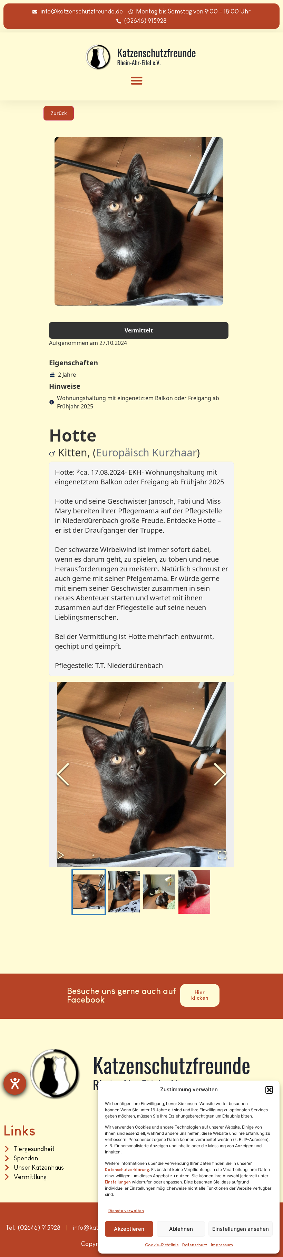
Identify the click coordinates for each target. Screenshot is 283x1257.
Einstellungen (118, 1182)
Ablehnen (181, 1229)
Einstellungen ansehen (240, 1229)
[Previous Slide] (63, 774)
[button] (269, 1089)
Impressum (222, 1245)
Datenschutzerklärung (127, 1169)
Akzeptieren (129, 1229)
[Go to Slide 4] (194, 892)
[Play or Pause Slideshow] (60, 855)
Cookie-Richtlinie (162, 1245)
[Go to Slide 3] (159, 892)
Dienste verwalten (126, 1210)
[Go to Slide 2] (124, 892)
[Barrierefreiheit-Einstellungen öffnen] (14, 1083)
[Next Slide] (220, 774)
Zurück (59, 113)
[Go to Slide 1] (88, 892)
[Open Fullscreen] (222, 855)
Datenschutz (194, 1245)
